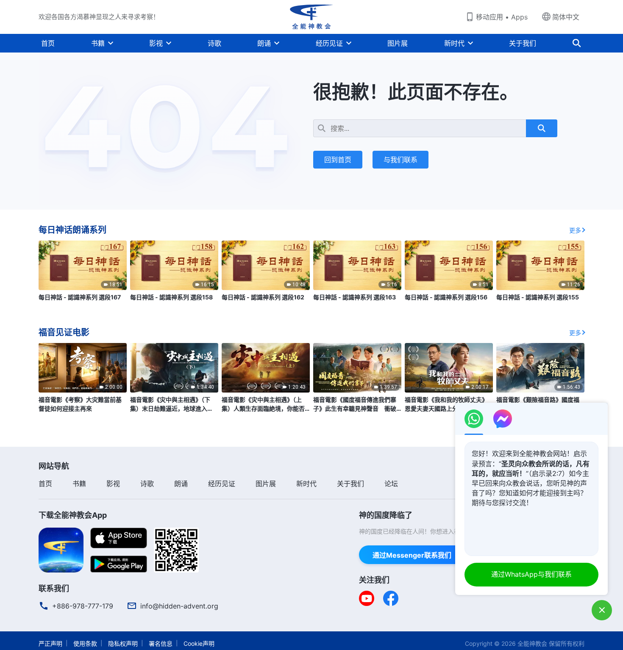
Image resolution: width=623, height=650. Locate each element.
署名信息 (160, 643)
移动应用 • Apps (502, 17)
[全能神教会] (311, 17)
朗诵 (264, 43)
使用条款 (85, 643)
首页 (48, 43)
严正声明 (50, 643)
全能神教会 (532, 643)
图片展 (397, 43)
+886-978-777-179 (82, 606)
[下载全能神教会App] (61, 549)
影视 (156, 43)
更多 (575, 230)
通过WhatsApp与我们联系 (531, 574)
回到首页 (337, 159)
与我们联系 (400, 159)
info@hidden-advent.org (179, 606)
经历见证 (329, 43)
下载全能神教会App (73, 515)
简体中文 (565, 17)
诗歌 (214, 43)
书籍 (98, 43)
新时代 (454, 43)
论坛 (391, 483)
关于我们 (522, 43)
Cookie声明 (199, 643)
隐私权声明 (123, 643)
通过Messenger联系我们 (412, 555)
